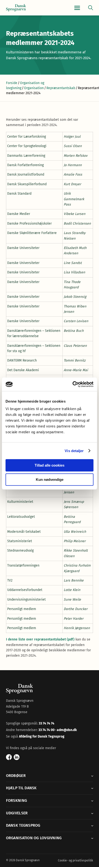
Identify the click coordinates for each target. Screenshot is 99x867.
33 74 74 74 (46, 723)
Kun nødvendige (49, 479)
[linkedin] (16, 757)
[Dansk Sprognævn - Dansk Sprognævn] (16, 8)
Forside (11, 83)
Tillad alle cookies (49, 465)
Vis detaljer (74, 451)
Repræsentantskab (60, 88)
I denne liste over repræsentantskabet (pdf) (40, 639)
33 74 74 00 (46, 730)
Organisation (34, 88)
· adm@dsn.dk (66, 730)
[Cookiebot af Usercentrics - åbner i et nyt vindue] (72, 384)
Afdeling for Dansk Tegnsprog (41, 736)
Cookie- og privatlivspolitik (75, 860)
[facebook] (9, 757)
